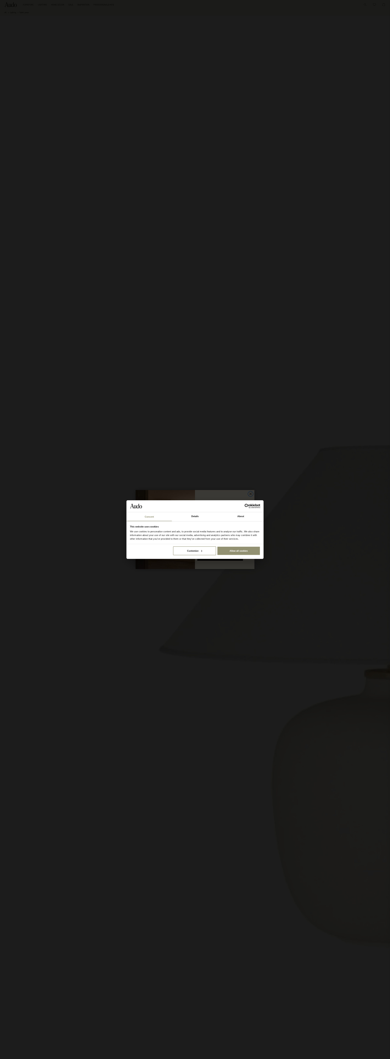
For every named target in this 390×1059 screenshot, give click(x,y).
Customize (193, 550)
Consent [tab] (149, 516)
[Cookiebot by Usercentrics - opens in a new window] (247, 506)
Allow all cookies (239, 550)
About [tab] (240, 516)
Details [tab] (195, 516)
